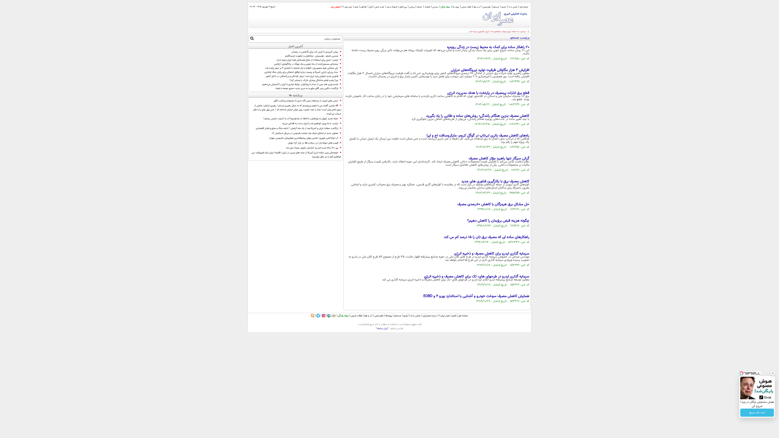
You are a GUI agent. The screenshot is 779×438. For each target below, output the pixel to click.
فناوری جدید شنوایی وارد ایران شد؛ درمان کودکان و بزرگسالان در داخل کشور (302, 76)
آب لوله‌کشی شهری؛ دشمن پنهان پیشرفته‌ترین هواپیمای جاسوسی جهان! (303, 138)
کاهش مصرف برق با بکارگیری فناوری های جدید (495, 181)
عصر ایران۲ (444, 316)
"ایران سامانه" (382, 328)
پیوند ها (455, 7)
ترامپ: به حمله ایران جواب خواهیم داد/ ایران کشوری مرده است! (497, 31)
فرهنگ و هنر (392, 7)
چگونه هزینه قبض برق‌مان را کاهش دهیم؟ (498, 221)
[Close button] (773, 373)
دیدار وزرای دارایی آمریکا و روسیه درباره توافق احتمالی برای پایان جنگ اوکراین (301, 72)
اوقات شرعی (466, 7)
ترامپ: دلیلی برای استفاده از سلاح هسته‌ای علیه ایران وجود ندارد (307, 60)
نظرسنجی (487, 7)
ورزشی (411, 7)
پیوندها (388, 316)
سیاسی (435, 7)
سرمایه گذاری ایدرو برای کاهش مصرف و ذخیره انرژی (491, 254)
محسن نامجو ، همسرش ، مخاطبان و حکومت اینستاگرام (311, 56)
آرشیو (504, 7)
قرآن (370, 7)
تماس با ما (513, 7)
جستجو (496, 7)
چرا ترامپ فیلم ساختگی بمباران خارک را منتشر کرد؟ (313, 80)
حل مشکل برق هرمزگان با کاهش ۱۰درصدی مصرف (493, 204)
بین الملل (403, 7)
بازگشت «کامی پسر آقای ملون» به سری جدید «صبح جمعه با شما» (306, 88)
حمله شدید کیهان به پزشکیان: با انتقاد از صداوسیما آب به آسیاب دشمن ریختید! (300, 118)
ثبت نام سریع (757, 412)
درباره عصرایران (429, 316)
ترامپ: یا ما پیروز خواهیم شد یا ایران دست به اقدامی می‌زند (310, 123)
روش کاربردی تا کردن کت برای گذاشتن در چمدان (315, 52)
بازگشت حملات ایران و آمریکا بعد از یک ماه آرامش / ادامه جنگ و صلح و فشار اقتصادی (297, 128)
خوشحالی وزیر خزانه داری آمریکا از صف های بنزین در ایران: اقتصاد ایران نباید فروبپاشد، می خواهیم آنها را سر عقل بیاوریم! (296, 155)
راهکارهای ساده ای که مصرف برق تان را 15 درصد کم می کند (486, 237)
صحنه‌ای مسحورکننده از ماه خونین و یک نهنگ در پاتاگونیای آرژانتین (306, 64)
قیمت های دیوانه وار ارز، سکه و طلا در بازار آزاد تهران (313, 143)
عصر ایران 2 (347, 7)
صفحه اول (524, 7)
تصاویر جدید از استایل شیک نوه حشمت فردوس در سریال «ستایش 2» (305, 133)
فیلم (356, 7)
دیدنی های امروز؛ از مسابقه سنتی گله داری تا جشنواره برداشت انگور (305, 101)
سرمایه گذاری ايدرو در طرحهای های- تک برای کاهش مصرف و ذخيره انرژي (476, 276)
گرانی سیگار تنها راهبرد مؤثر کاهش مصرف (499, 158)
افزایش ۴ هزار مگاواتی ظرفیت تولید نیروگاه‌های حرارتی (490, 70)
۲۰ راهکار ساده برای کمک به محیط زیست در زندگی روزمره (488, 47)
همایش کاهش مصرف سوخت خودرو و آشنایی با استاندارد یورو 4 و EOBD (476, 296)
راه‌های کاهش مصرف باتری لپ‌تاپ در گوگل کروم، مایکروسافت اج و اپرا (478, 135)
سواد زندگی (445, 7)
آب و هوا (477, 7)
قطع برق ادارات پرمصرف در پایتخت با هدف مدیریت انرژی (488, 93)
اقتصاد (427, 7)
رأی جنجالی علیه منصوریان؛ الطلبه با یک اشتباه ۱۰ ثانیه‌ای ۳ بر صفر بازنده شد (301, 68)
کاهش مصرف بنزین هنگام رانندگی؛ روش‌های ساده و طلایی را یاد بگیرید (477, 116)
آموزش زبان (335, 7)
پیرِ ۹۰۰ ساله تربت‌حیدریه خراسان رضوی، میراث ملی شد (312, 148)
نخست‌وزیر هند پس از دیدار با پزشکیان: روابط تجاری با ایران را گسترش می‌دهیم (300, 84)
